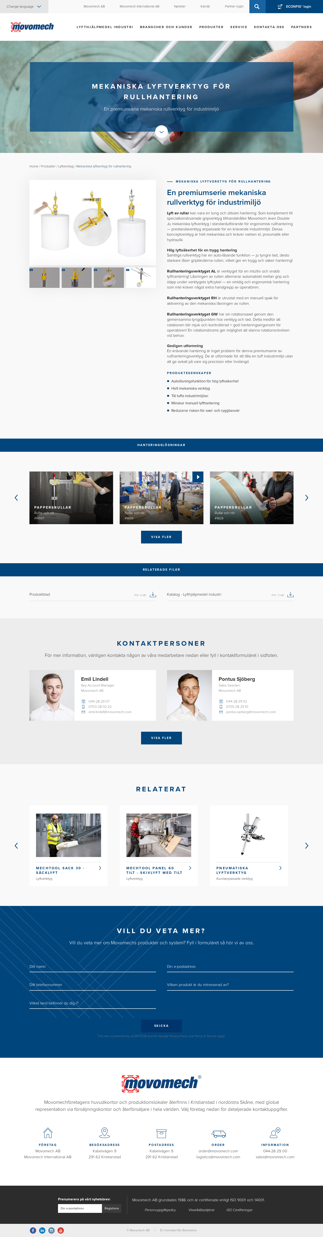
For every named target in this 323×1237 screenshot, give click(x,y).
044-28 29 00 (275, 1151)
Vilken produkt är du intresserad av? (198, 985)
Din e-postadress (181, 966)
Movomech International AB (47, 1157)
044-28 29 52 (236, 701)
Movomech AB (47, 1151)
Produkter (211, 27)
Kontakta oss (269, 27)
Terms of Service (206, 1036)
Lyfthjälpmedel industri (105, 27)
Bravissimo (190, 1230)
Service (238, 27)
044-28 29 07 (99, 701)
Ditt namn (37, 966)
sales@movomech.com (275, 1157)
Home (33, 166)
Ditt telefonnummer (45, 985)
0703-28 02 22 (100, 707)
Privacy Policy (179, 1036)
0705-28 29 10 (237, 707)
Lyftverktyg (66, 166)
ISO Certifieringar (239, 1210)
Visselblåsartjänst (201, 1210)
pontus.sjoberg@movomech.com (251, 712)
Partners (301, 27)
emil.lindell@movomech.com (110, 712)
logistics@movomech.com (218, 1157)
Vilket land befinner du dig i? (53, 1003)
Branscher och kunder (166, 27)
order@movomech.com (218, 1151)
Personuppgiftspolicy (160, 1210)
